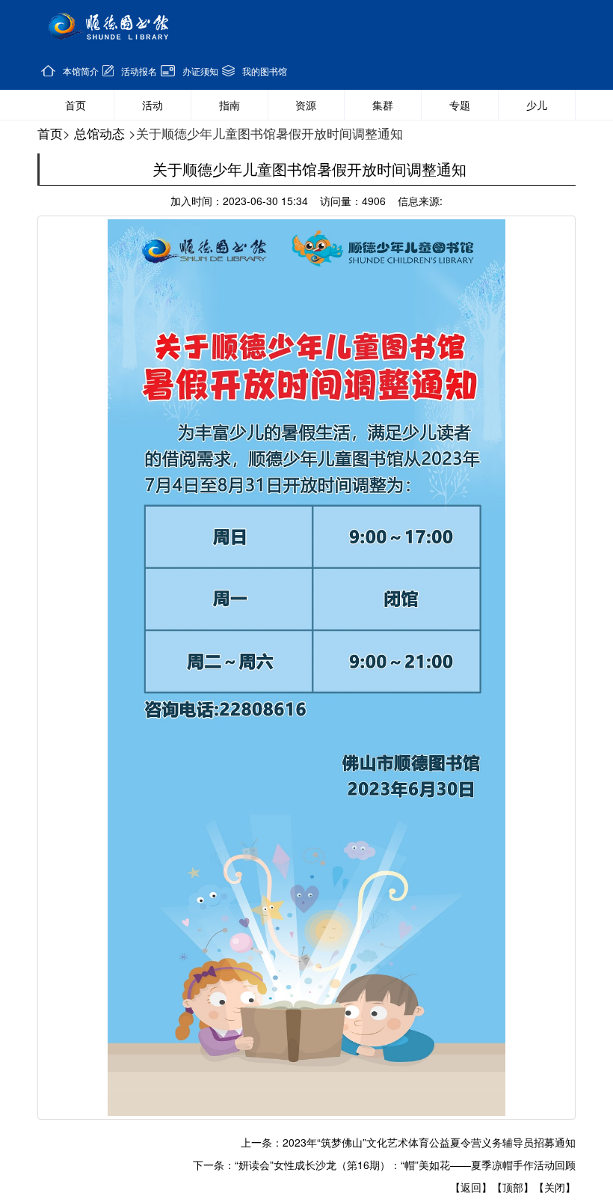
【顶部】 (513, 1187)
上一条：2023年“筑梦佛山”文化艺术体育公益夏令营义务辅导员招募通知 (408, 1142)
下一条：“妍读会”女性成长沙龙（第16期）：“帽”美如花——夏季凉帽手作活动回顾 (384, 1164)
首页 (50, 133)
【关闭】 (555, 1187)
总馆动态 (99, 133)
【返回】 (471, 1187)
